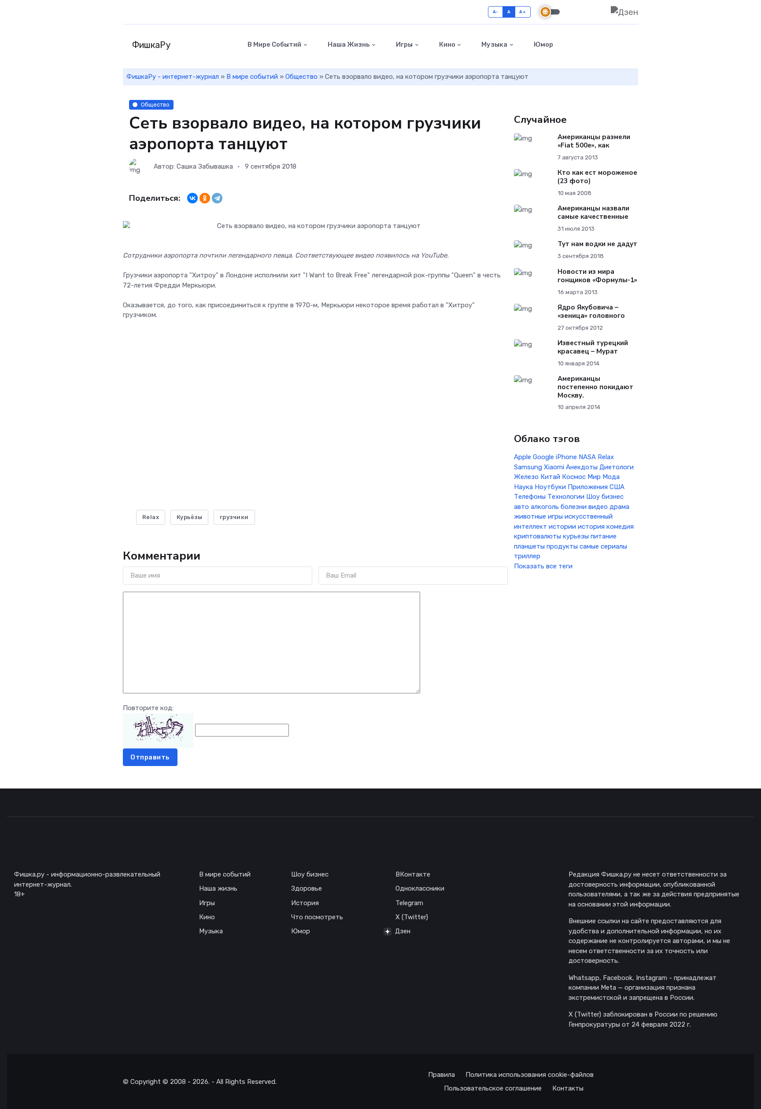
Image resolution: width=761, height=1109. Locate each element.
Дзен (402, 931)
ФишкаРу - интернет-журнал (172, 77)
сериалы (614, 546)
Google (543, 457)
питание (604, 536)
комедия (620, 527)
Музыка (493, 44)
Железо (526, 477)
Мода (611, 477)
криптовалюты (537, 536)
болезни (574, 507)
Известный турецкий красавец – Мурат (593, 347)
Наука (523, 487)
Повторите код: (148, 708)
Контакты (568, 1088)
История (305, 903)
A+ (522, 11)
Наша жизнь (348, 44)
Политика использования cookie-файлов (529, 1075)
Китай (550, 477)
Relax (150, 517)
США (617, 487)
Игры (404, 44)
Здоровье (306, 888)
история (591, 527)
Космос (574, 477)
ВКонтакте (412, 874)
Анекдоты (582, 467)
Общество (301, 77)
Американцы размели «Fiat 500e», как (594, 141)
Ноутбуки (550, 487)
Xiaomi (554, 467)
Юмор (542, 44)
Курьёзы (190, 517)
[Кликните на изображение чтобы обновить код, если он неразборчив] (158, 730)
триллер (527, 556)
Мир (594, 477)
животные (530, 516)
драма (619, 507)
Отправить (150, 757)
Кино (446, 44)
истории (562, 527)
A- (496, 11)
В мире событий (273, 44)
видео (598, 507)
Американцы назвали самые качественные (593, 212)
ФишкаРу (150, 45)
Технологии (565, 497)
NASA (587, 457)
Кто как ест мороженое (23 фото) (597, 176)
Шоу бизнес (605, 497)
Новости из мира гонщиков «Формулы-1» (597, 275)
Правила (441, 1075)
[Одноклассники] (204, 198)
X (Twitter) (411, 917)
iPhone (566, 457)
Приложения (588, 487)
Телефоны (530, 497)
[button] (633, 45)
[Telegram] (217, 198)
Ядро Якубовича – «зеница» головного (591, 311)
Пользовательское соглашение (493, 1088)
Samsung (528, 467)
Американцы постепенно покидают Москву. (595, 387)
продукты (562, 546)
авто (521, 507)
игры (555, 516)
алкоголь (545, 507)
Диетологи (616, 467)
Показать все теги (543, 566)
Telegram (409, 903)
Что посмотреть (317, 917)
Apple (522, 457)
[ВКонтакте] (192, 198)
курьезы (576, 536)
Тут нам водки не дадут (597, 243)
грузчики (234, 517)
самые (589, 546)
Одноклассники (419, 888)
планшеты (529, 546)
